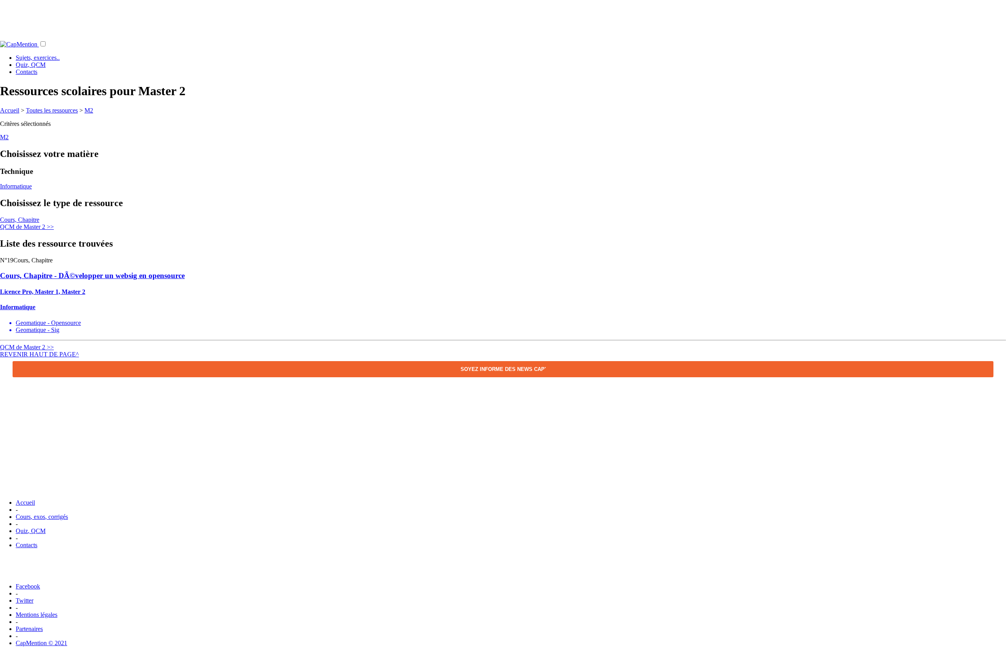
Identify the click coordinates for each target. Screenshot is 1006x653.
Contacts (26, 71)
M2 (88, 110)
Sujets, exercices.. (38, 57)
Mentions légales (36, 614)
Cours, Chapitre (19, 219)
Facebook (28, 586)
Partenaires (29, 628)
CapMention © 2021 (41, 643)
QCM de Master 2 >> (27, 226)
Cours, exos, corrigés (42, 516)
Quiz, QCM (31, 64)
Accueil (9, 110)
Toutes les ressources (52, 110)
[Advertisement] (503, 17)
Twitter (24, 600)
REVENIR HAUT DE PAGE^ (39, 354)
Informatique (16, 186)
